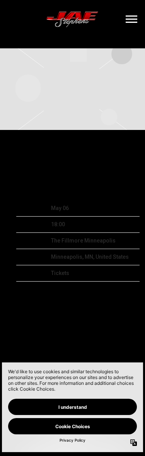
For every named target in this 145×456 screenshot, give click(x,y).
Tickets (60, 273)
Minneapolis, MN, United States (90, 257)
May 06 (60, 208)
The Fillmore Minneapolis (83, 240)
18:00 (58, 224)
